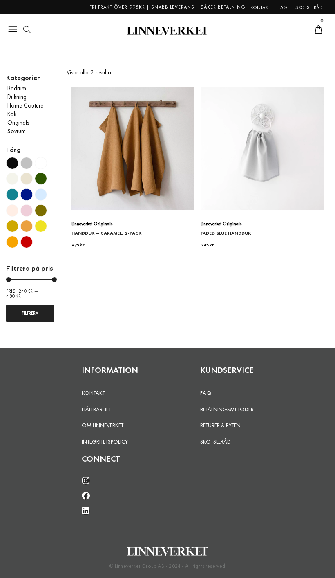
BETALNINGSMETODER (227, 409)
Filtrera (30, 313)
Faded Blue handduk (226, 233)
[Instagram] (86, 481)
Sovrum (16, 131)
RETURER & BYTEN (220, 425)
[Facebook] (86, 496)
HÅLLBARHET (96, 409)
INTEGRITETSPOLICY (105, 441)
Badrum (16, 88)
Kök (11, 114)
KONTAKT (93, 393)
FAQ (205, 393)
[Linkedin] (86, 511)
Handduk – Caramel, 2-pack (106, 233)
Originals (18, 123)
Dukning (17, 97)
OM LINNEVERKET (102, 425)
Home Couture (25, 105)
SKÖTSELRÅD (215, 441)
